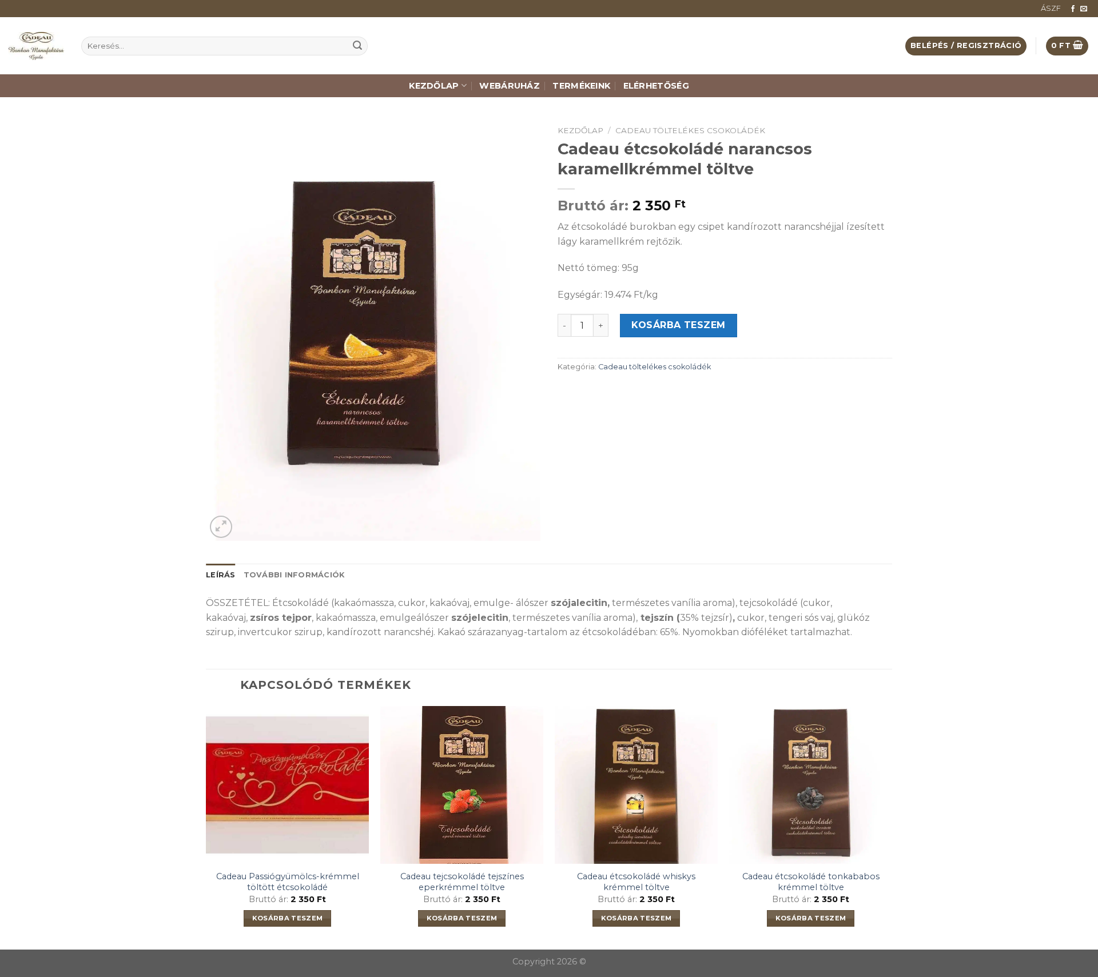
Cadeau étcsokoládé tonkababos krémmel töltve (811, 881)
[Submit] (357, 46)
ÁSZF (1051, 8)
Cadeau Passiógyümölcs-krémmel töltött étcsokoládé (287, 881)
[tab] (221, 575)
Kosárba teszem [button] (287, 918)
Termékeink (581, 86)
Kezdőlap (434, 86)
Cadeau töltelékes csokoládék (690, 130)
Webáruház (509, 86)
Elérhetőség (656, 86)
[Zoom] (221, 527)
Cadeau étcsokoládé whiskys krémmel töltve (636, 881)
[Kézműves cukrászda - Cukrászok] (36, 46)
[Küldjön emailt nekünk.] (1083, 9)
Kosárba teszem (678, 325)
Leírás (221, 575)
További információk (294, 575)
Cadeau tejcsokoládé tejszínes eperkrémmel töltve (462, 881)
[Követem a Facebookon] (1072, 9)
